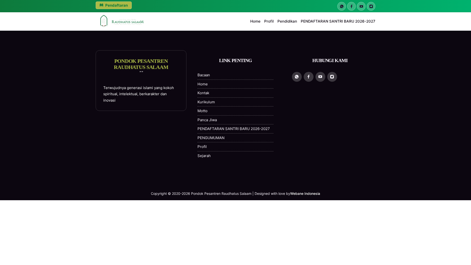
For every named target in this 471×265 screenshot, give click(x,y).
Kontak (203, 93)
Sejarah (204, 155)
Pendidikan (287, 21)
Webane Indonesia (305, 193)
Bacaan (203, 75)
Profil (269, 21)
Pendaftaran (116, 5)
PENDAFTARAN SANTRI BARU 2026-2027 (338, 21)
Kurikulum (206, 102)
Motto (202, 110)
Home (255, 21)
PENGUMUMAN (210, 137)
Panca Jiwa (207, 120)
